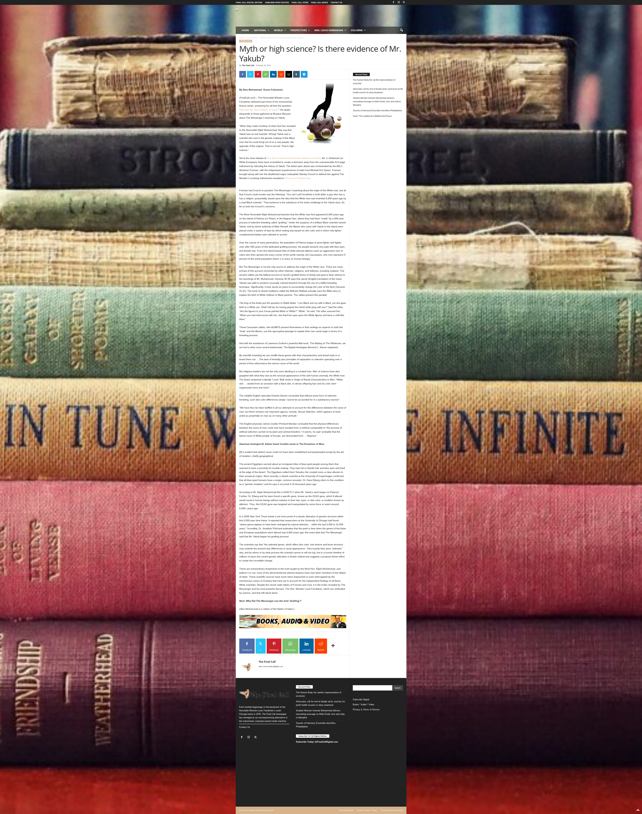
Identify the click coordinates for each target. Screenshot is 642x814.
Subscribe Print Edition (277, 2)
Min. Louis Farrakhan (328, 30)
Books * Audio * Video (363, 704)
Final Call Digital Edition (249, 2)
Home (245, 30)
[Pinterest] (258, 74)
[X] (404, 2)
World (278, 30)
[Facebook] (394, 2)
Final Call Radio (319, 2)
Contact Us (244, 727)
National (260, 30)
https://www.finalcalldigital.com (271, 666)
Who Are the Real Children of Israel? (259, 109)
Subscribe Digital (361, 699)
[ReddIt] (281, 74)
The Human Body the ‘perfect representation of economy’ (374, 82)
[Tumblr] (296, 74)
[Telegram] (304, 74)
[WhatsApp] (265, 74)
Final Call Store (300, 2)
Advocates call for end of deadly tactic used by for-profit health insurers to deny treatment (378, 91)
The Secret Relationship (297, 178)
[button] (401, 30)
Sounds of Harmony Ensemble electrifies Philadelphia (377, 110)
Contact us (336, 2)
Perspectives (298, 30)
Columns (357, 30)
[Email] (288, 74)
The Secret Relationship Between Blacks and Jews (293, 158)
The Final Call (248, 65)
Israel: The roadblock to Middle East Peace (372, 116)
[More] (333, 646)
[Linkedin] (273, 74)
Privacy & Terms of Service (366, 709)
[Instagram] (399, 2)
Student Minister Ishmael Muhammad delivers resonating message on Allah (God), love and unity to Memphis (377, 101)
